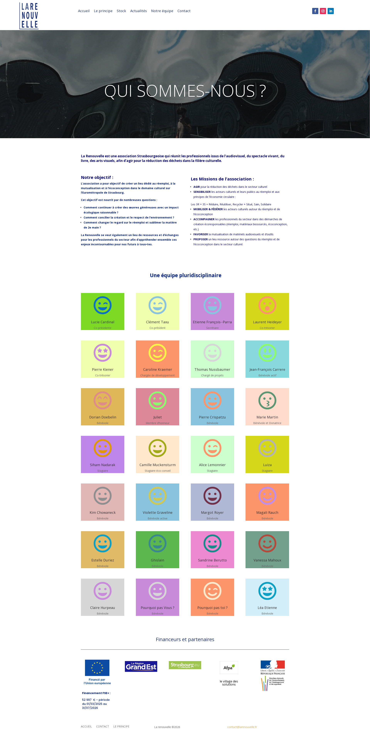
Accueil (84, 11)
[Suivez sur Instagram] (323, 11)
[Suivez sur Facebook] (315, 11)
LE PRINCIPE (121, 726)
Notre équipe (162, 11)
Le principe (103, 11)
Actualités (138, 11)
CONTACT (102, 726)
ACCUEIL (86, 726)
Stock (121, 11)
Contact (184, 11)
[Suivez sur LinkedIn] (331, 11)
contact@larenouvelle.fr (242, 727)
